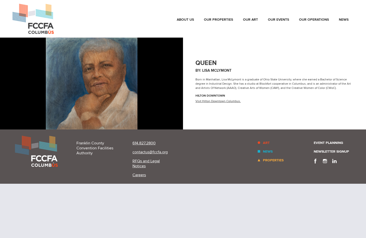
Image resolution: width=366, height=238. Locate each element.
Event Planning (328, 143)
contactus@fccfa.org (150, 152)
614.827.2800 (144, 143)
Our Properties (218, 19)
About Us (185, 19)
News (344, 19)
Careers (139, 175)
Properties (273, 160)
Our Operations (314, 19)
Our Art (250, 19)
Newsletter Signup (331, 151)
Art (266, 143)
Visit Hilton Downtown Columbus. (218, 101)
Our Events (278, 19)
